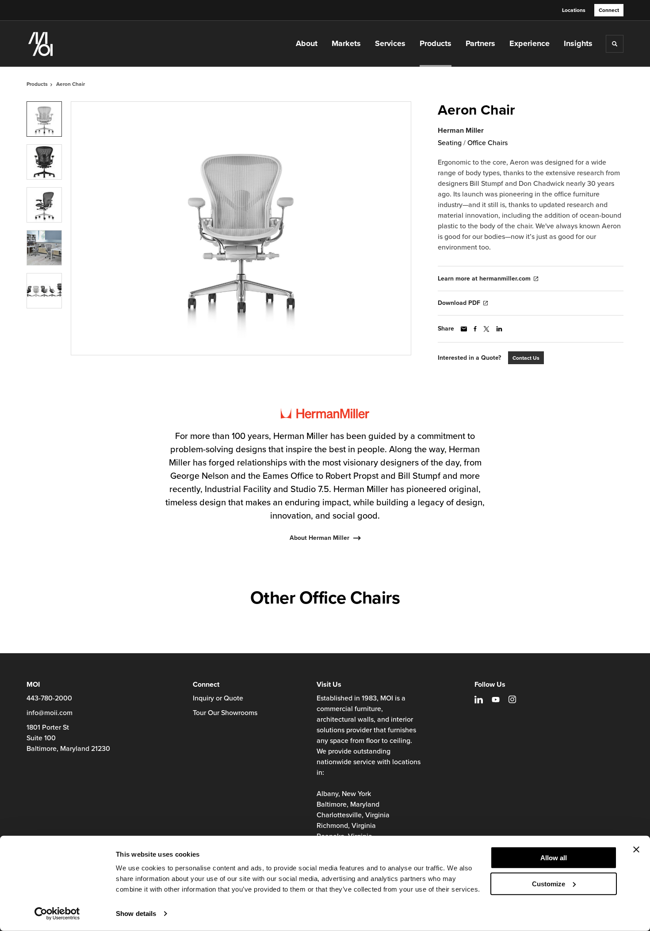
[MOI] (71, 44)
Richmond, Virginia (346, 825)
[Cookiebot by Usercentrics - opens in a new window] (57, 913)
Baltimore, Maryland (348, 804)
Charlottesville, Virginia (353, 815)
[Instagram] (512, 699)
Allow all (553, 858)
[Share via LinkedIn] (499, 328)
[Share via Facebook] (475, 328)
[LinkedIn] (478, 700)
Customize (548, 883)
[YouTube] (496, 699)
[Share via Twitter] (486, 329)
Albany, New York (344, 793)
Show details (136, 913)
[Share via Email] (464, 329)
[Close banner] (636, 849)
